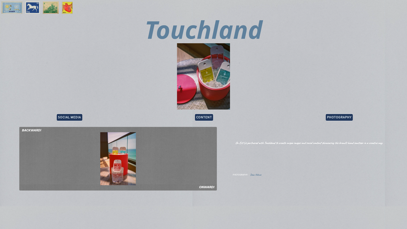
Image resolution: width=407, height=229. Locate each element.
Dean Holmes (255, 174)
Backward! (31, 130)
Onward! (206, 187)
